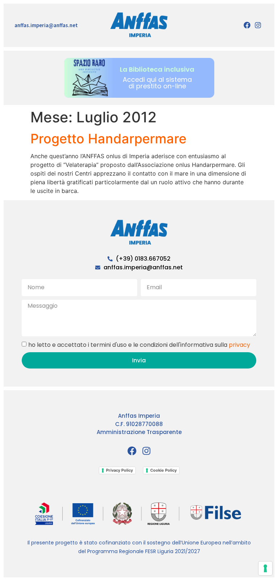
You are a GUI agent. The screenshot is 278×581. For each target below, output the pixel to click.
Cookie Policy (163, 470)
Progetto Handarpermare (108, 139)
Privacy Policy (119, 470)
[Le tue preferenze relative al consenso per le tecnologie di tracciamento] (265, 568)
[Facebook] (246, 25)
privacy (239, 345)
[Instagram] (258, 25)
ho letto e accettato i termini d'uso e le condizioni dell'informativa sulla (139, 345)
